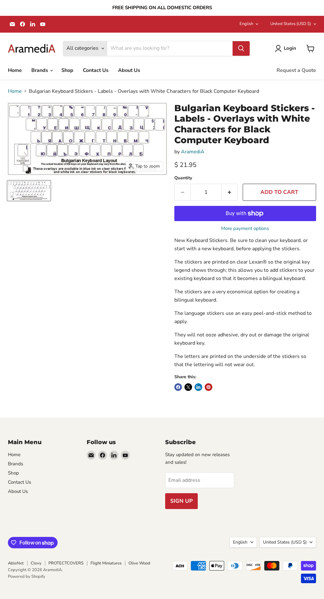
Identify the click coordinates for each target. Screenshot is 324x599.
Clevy (36, 563)
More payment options (245, 228)
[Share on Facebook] (178, 387)
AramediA (192, 151)
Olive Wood (139, 563)
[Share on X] (188, 387)
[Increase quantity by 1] (229, 192)
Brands (40, 70)
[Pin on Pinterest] (208, 387)
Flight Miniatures (106, 563)
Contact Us (96, 70)
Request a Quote (296, 70)
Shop (67, 70)
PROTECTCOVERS (66, 563)
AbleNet (16, 563)
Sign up (181, 501)
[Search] (241, 48)
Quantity (183, 178)
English (246, 24)
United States (290, 24)
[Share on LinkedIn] (198, 387)
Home (15, 70)
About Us (129, 70)
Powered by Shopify (26, 576)
